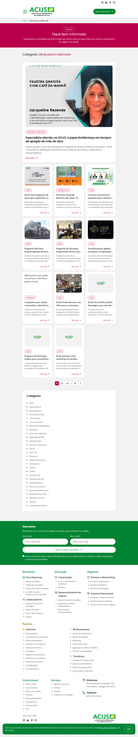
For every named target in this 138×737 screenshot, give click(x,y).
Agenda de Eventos (61, 684)
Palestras (61, 587)
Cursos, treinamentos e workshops (67, 582)
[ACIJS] (42, 11)
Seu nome (27, 536)
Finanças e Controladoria (36, 644)
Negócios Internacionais (35, 654)
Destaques (30, 298)
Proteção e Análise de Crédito (102, 597)
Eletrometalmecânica (34, 640)
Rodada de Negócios (98, 585)
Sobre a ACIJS (31, 684)
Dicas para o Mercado (36, 132)
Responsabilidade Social (39, 490)
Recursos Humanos (37, 486)
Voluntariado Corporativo (83, 671)
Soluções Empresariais (38, 505)
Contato (57, 691)
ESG (27, 709)
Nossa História (31, 687)
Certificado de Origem (34, 585)
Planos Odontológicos (34, 613)
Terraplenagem (32, 665)
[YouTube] (114, 2)
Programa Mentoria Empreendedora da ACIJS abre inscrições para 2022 (37, 251)
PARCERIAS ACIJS (36, 483)
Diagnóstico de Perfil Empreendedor (66, 604)
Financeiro (33, 456)
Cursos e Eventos (36, 422)
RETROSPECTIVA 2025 (38, 494)
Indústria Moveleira (33, 647)
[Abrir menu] (25, 11)
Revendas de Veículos (34, 661)
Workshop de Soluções (99, 588)
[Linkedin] (106, 2)
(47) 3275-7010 (94, 696)
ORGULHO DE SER (36, 479)
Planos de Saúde (32, 609)
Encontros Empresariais (99, 581)
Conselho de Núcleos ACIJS (83, 660)
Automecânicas (32, 633)
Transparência (31, 702)
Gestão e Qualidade (80, 637)
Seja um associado (102, 11)
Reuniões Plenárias (36, 498)
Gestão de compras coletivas (37, 588)
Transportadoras (32, 668)
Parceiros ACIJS (31, 705)
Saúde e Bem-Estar (80, 644)
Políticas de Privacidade (63, 695)
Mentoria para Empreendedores (65, 610)
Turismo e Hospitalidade (82, 651)
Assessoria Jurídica (33, 581)
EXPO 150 (33, 452)
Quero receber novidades (67, 549)
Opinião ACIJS (34, 475)
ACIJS (28, 190)
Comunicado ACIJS (36, 414)
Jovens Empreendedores (82, 663)
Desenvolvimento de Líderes (69, 600)
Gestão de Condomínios (82, 633)
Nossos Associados (33, 691)
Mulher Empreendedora (82, 667)
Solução (32, 502)
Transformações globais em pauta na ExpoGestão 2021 (100, 251)
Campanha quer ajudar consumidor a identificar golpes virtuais (36, 305)
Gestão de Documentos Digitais (102, 604)
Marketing (77, 640)
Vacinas (29, 616)
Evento (32, 448)
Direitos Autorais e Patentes (101, 601)
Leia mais (30, 157)
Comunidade (34, 418)
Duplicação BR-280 (36, 437)
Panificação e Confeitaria (35, 658)
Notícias (32, 467)
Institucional (34, 464)
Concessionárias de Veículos (37, 637)
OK (128, 729)
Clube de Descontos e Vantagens (34, 604)
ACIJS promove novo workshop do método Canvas (66, 359)
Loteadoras (30, 651)
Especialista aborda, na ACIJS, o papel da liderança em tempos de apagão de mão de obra (68, 139)
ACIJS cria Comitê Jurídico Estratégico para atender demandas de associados (100, 305)
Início (25, 20)
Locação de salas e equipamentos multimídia (36, 593)
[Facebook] (110, 2)
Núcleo (32, 471)
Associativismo (63, 190)
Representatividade (33, 698)
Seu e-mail (75, 536)
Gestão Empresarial (37, 460)
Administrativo (35, 407)
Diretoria (29, 695)
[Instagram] (102, 2)
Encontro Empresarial (38, 445)
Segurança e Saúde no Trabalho (85, 647)
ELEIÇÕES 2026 (35, 441)
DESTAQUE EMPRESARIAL (39, 426)
